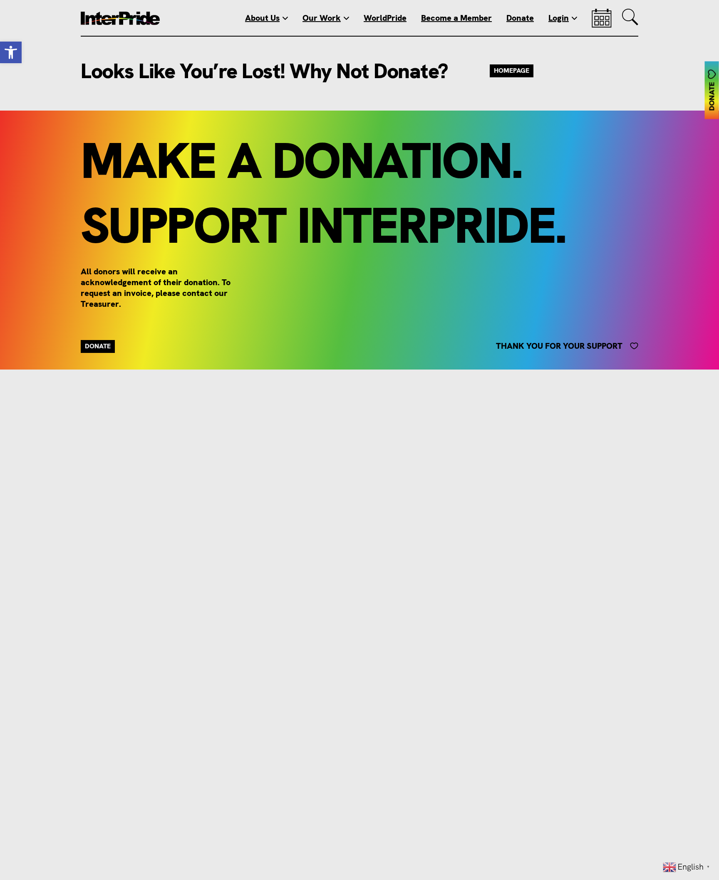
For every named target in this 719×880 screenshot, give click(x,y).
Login (558, 17)
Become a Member (456, 17)
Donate (520, 17)
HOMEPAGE (511, 70)
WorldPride (385, 17)
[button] (11, 52)
